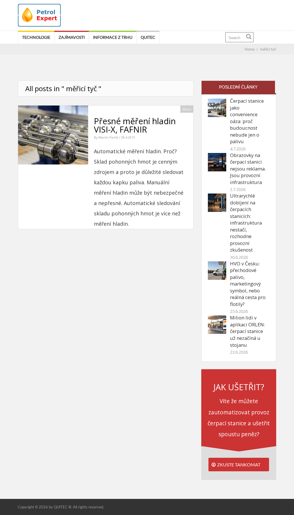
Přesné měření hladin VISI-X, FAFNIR (135, 125)
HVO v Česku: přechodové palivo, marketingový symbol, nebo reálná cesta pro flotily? (248, 283)
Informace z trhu (112, 37)
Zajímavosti (72, 37)
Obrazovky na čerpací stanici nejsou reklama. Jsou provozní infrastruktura (248, 168)
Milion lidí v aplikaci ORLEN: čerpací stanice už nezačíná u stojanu (247, 331)
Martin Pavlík (108, 137)
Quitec (148, 37)
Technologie (36, 37)
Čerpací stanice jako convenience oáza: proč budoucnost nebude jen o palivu (247, 121)
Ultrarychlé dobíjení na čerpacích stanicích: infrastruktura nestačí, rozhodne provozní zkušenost (246, 222)
